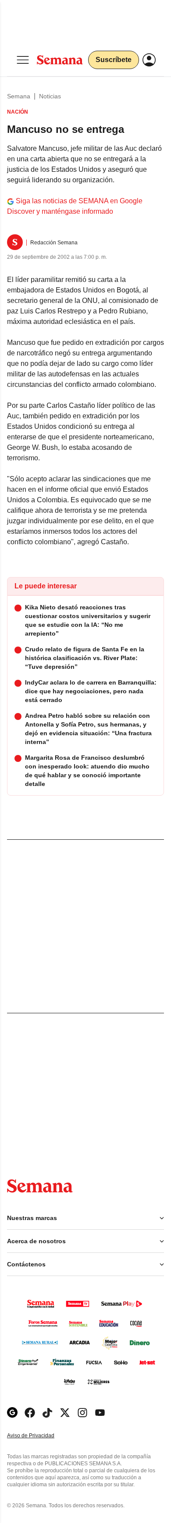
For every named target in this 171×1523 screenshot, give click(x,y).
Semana (18, 96)
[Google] (12, 1412)
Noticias (50, 96)
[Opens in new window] (30, 1412)
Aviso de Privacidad (40, 1436)
